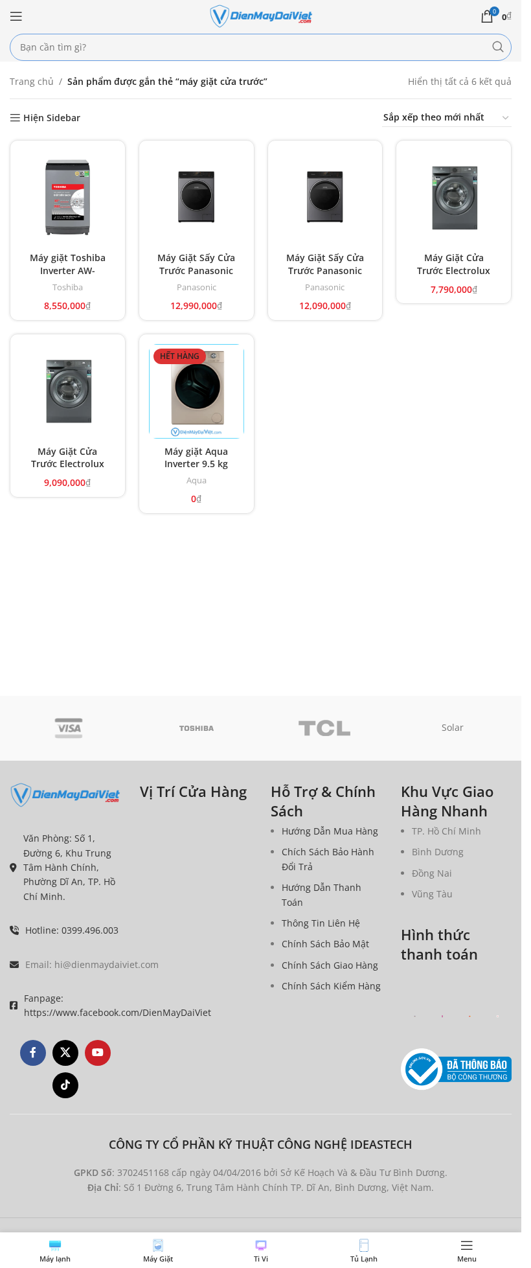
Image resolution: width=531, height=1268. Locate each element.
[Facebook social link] (33, 1053)
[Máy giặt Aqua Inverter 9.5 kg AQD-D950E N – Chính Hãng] (196, 391)
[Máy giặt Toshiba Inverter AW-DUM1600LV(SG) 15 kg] (67, 198)
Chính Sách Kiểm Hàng (331, 986)
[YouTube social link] (98, 1053)
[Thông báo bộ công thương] (456, 1069)
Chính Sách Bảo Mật (325, 944)
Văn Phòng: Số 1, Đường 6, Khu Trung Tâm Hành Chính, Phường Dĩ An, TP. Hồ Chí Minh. (69, 867)
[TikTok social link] (65, 1085)
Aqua (196, 480)
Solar (453, 727)
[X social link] (65, 1053)
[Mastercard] (470, 1016)
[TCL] (325, 728)
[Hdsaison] (498, 1016)
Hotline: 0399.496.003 (72, 930)
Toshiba (67, 287)
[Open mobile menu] (16, 16)
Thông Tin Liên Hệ (321, 923)
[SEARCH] (498, 47)
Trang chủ (32, 81)
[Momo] (443, 1016)
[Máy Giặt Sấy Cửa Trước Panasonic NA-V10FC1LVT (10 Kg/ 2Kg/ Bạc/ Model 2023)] (196, 198)
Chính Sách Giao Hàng (330, 965)
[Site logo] (261, 15)
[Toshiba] (197, 728)
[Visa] (69, 728)
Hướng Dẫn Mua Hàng (330, 831)
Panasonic (196, 287)
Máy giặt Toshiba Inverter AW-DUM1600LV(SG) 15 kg (68, 276)
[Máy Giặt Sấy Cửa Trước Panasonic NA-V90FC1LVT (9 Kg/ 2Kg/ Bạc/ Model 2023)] (325, 198)
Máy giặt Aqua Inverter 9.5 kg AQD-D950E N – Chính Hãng (196, 470)
